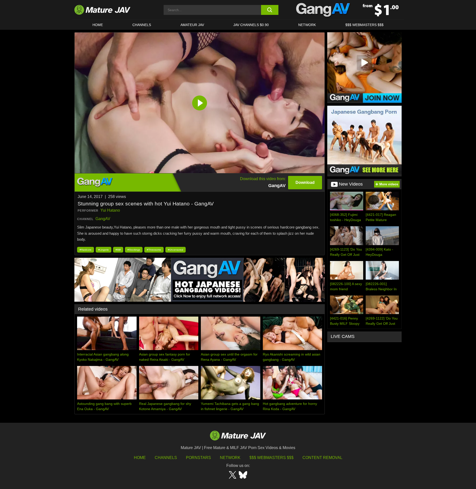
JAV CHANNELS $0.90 (251, 25)
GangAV (102, 219)
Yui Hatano (110, 210)
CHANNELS (141, 25)
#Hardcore (85, 249)
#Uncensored (175, 249)
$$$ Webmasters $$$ (271, 458)
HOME (97, 25)
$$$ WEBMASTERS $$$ (364, 25)
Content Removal (322, 458)
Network (307, 25)
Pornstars (198, 458)
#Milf (118, 249)
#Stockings (133, 249)
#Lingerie (103, 249)
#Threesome (154, 249)
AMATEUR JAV (192, 25)
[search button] (269, 10)
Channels (166, 458)
